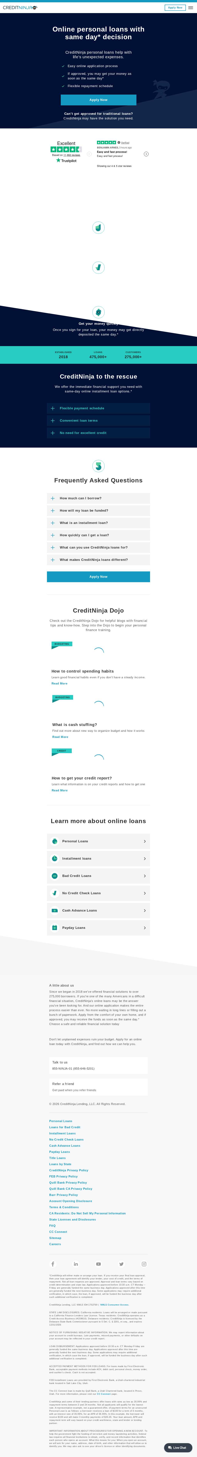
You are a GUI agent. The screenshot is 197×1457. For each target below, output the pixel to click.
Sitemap (55, 1238)
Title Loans (57, 1158)
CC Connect (58, 1231)
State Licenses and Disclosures (72, 1219)
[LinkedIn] (75, 1264)
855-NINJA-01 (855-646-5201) (73, 1068)
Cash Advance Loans (64, 1145)
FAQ (52, 1225)
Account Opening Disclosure (70, 1201)
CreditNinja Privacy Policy (68, 1170)
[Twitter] (121, 1264)
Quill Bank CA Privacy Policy (70, 1188)
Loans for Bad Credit (64, 1127)
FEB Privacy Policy (63, 1176)
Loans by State (60, 1164)
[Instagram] (144, 1264)
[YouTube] (98, 1264)
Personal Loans (60, 1121)
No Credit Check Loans (66, 1139)
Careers (55, 1244)
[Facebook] (53, 1264)
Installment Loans (62, 1133)
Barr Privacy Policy (63, 1194)
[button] (98, 1)
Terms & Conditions (64, 1207)
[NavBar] (190, 7)
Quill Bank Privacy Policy (68, 1182)
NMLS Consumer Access (114, 1305)
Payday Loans (59, 1151)
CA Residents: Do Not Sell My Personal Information (87, 1213)
